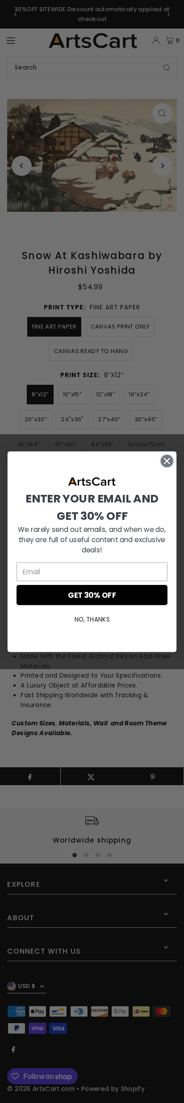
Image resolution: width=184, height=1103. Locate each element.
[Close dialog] (166, 460)
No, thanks (92, 619)
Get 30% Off (92, 594)
